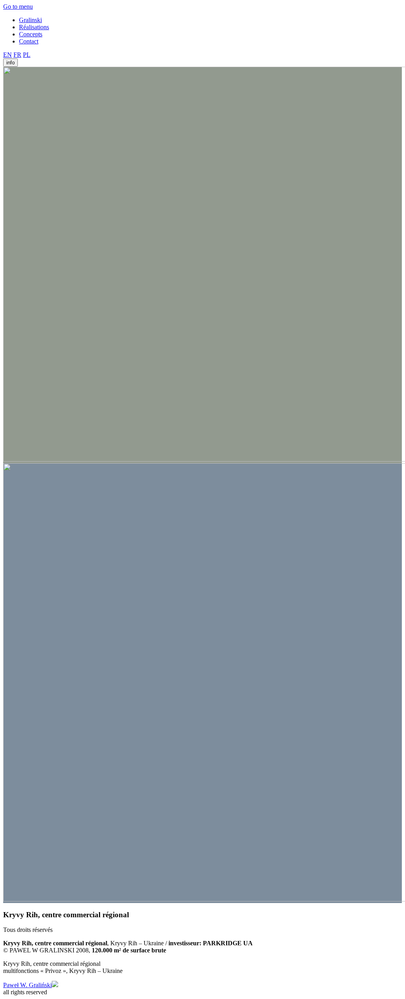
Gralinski (30, 20)
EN (7, 54)
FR (17, 54)
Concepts (30, 34)
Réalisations (34, 27)
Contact (28, 41)
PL (26, 54)
